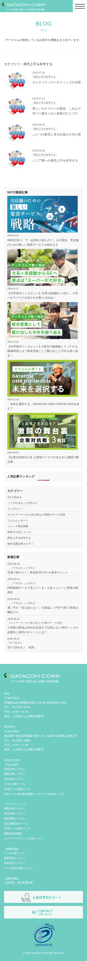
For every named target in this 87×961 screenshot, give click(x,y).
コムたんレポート (17, 520)
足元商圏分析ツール (16, 823)
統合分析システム (14, 778)
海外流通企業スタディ (20, 543)
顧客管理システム (14, 818)
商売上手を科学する (19, 537)
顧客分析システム (14, 773)
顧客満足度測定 (13, 833)
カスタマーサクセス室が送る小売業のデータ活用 (36, 514)
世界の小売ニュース (19, 532)
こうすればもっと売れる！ (23, 502)
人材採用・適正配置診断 (18, 882)
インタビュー (15, 508)
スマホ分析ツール (14, 783)
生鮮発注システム (14, 863)
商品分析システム (14, 768)
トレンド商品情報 (17, 526)
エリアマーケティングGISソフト (23, 838)
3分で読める (14, 497)
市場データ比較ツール (17, 789)
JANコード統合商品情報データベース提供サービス (34, 794)
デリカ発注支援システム (18, 868)
